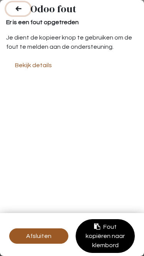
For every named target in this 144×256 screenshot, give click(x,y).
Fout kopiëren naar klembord (105, 236)
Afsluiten (38, 236)
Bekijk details (33, 65)
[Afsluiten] (18, 8)
